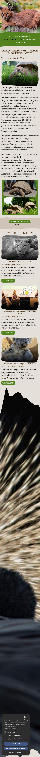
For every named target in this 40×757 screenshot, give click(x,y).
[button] (16, 752)
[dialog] (16, 734)
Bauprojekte (20, 42)
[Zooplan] (36, 754)
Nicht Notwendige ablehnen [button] (15, 748)
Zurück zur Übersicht (19, 221)
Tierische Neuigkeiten (12, 39)
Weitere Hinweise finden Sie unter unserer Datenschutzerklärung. (14, 726)
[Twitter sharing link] (23, 224)
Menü (33, 4)
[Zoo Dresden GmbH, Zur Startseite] (10, 5)
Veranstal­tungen (30, 39)
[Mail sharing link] (25, 224)
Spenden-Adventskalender (20, 36)
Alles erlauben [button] (16, 744)
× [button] (27, 717)
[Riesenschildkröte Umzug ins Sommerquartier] (20, 73)
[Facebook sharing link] (20, 224)
